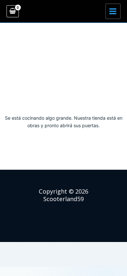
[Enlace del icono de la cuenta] (63, 11)
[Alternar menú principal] (113, 11)
